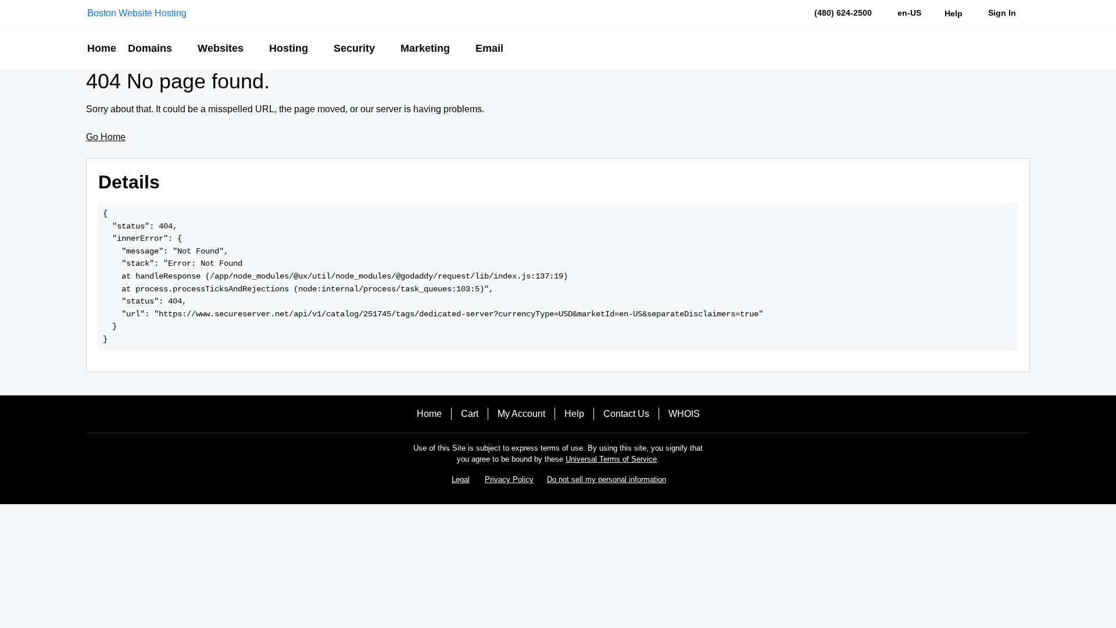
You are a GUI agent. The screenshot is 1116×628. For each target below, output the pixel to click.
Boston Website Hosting (137, 13)
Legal (461, 479)
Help (574, 414)
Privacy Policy (509, 479)
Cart (469, 414)
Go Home (106, 137)
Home (429, 414)
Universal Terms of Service (611, 459)
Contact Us (626, 414)
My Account (521, 414)
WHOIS (684, 414)
